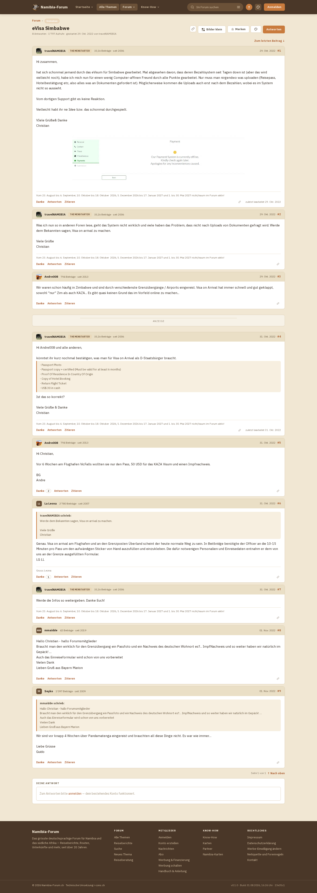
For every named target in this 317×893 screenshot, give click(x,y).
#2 (279, 214)
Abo (161, 854)
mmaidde (50, 630)
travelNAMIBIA (55, 51)
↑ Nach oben (276, 773)
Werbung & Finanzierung (174, 860)
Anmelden (274, 7)
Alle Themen (108, 7)
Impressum (254, 837)
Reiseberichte (123, 843)
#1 (279, 50)
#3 (279, 276)
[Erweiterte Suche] (238, 7)
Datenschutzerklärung (261, 843)
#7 (279, 589)
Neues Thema (123, 854)
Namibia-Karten (213, 854)
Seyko (48, 691)
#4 (279, 336)
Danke (40, 201)
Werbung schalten (170, 865)
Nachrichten (166, 849)
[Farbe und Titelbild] (256, 29)
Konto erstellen (168, 843)
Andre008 (51, 277)
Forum (127, 7)
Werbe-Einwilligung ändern (264, 849)
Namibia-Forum (54, 7)
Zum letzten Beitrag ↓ (269, 40)
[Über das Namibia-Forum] (35, 7)
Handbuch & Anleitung (172, 871)
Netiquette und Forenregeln (265, 854)
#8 (279, 630)
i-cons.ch (99, 885)
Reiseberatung (123, 860)
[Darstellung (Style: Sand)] (258, 7)
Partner (207, 849)
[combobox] (215, 7)
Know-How (148, 7)
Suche (118, 849)
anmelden (75, 793)
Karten (207, 843)
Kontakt (252, 860)
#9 (279, 691)
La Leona (50, 503)
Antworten (273, 29)
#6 (279, 503)
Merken (238, 29)
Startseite (82, 7)
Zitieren (69, 201)
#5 (279, 442)
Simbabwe (52, 21)
